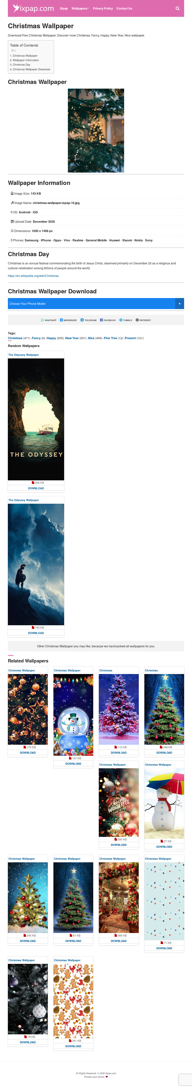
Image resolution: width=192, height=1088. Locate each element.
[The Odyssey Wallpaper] (36, 419)
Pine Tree (111, 338)
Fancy (36, 338)
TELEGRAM (90, 320)
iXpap (64, 8)
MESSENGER (70, 320)
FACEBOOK (109, 320)
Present (131, 338)
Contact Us (124, 8)
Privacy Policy (103, 8)
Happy (52, 338)
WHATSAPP (50, 320)
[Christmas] (119, 709)
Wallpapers (79, 8)
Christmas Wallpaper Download (31, 69)
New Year (72, 338)
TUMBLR (127, 320)
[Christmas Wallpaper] (96, 130)
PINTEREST (145, 320)
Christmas (15, 338)
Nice (91, 338)
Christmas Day (21, 64)
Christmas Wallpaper (25, 55)
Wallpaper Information (26, 60)
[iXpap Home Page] (33, 8)
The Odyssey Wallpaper (23, 355)
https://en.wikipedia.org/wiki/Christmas (33, 276)
